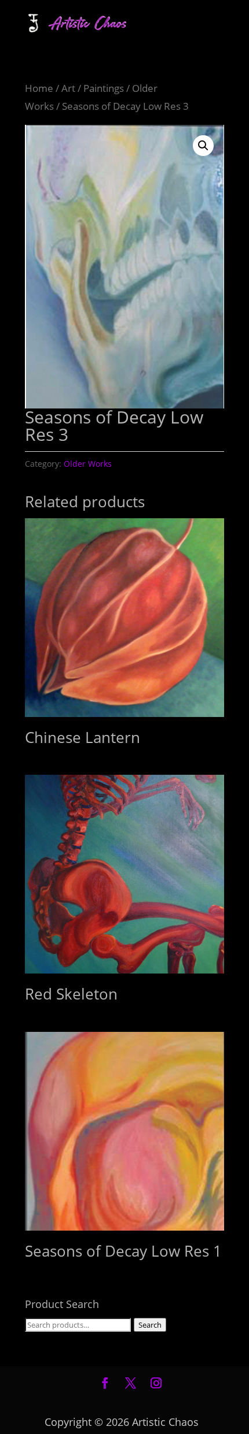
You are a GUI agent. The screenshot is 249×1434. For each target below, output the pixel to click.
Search (150, 1325)
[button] (203, 145)
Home (39, 88)
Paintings (103, 88)
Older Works (88, 463)
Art (68, 88)
